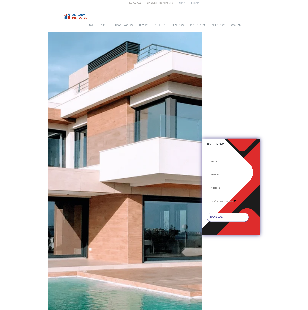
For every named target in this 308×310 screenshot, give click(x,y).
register (195, 3)
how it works (124, 25)
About (105, 25)
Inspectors (197, 25)
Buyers (143, 25)
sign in (182, 3)
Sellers (160, 25)
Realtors (178, 25)
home (90, 25)
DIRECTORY (218, 25)
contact (236, 25)
